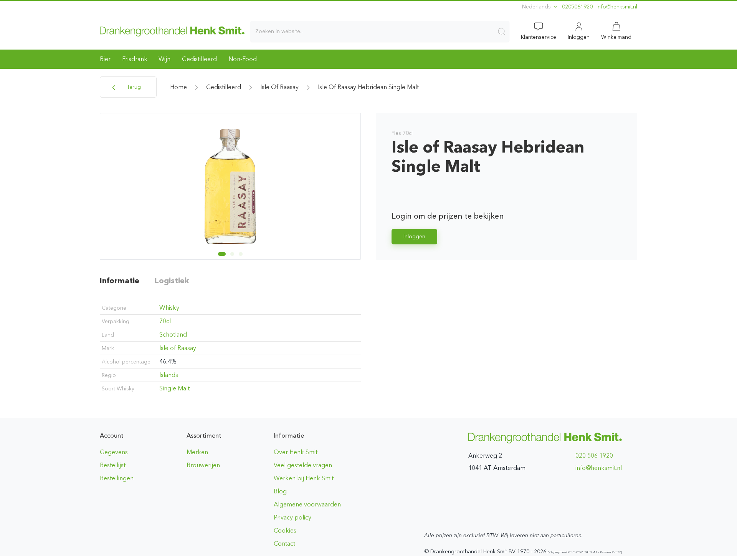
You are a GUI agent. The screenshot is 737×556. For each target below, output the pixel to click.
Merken (197, 452)
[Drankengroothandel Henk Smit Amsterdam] (172, 31)
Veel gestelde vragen (303, 465)
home (178, 87)
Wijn (164, 59)
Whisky (169, 307)
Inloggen (414, 236)
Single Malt (174, 388)
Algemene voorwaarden (307, 504)
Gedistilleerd (199, 59)
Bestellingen (117, 478)
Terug (133, 87)
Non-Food (242, 59)
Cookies (285, 530)
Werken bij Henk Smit (304, 478)
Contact (284, 543)
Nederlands (537, 6)
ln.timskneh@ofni (617, 6)
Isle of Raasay (279, 87)
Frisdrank (134, 59)
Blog (280, 491)
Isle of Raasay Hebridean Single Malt (368, 87)
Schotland (173, 334)
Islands (168, 374)
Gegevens (114, 452)
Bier (105, 59)
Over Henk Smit (295, 452)
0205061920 (577, 6)
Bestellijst (113, 465)
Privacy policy (292, 517)
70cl (165, 321)
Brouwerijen (203, 465)
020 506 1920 (594, 455)
